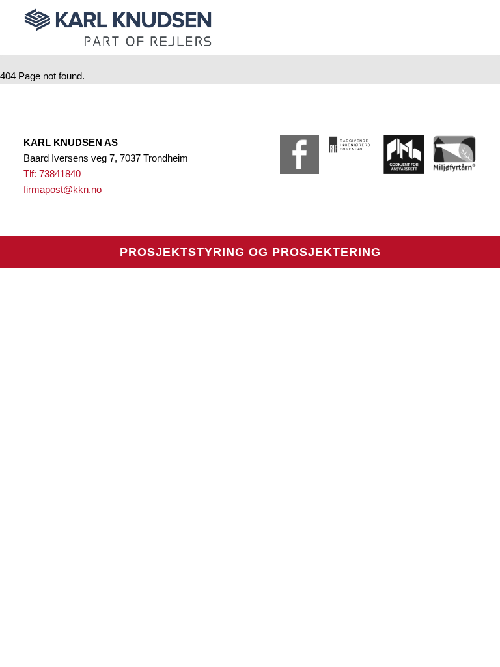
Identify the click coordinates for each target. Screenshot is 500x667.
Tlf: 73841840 (52, 173)
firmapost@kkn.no (62, 189)
